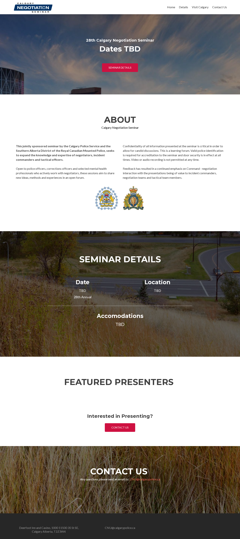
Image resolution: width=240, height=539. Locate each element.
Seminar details (120, 67)
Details (183, 7)
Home (171, 7)
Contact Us (219, 7)
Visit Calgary (200, 7)
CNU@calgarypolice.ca (145, 479)
